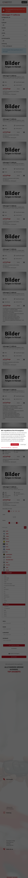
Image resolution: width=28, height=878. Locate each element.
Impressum (15, 447)
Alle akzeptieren (14, 444)
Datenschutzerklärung (6, 447)
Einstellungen (23, 444)
